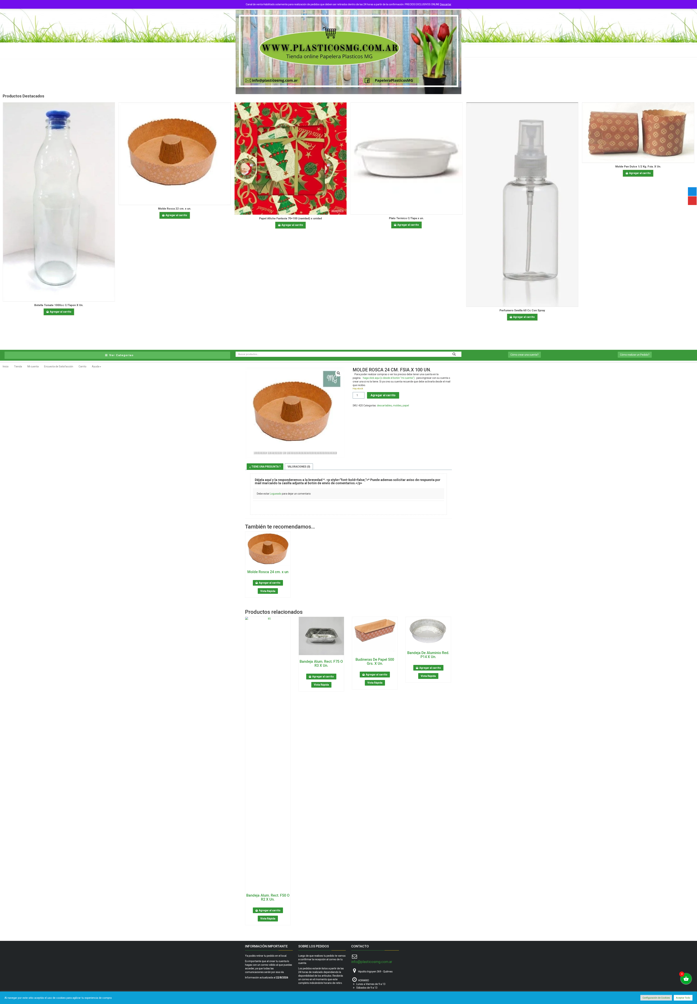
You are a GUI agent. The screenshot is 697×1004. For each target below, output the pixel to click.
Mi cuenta (33, 366)
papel (406, 405)
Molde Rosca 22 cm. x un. (58, 208)
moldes (397, 405)
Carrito (82, 366)
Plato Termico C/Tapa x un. (290, 218)
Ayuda (95, 366)
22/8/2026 (282, 977)
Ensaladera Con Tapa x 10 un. (638, 168)
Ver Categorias (121, 355)
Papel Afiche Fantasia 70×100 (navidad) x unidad (174, 218)
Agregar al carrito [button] (60, 215)
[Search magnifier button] (454, 354)
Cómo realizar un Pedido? (634, 354)
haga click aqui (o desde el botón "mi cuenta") (389, 377)
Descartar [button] (445, 4)
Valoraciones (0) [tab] (299, 466)
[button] (338, 373)
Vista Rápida (267, 591)
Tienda (18, 366)
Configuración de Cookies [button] (656, 997)
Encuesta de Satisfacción (58, 366)
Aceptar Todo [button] (683, 997)
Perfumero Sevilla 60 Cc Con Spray (406, 310)
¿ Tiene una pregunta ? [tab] (265, 466)
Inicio (6, 366)
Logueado (275, 493)
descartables (384, 405)
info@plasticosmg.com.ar (371, 962)
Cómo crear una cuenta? (524, 354)
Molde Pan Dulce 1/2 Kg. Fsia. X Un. (522, 166)
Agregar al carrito (383, 395)
